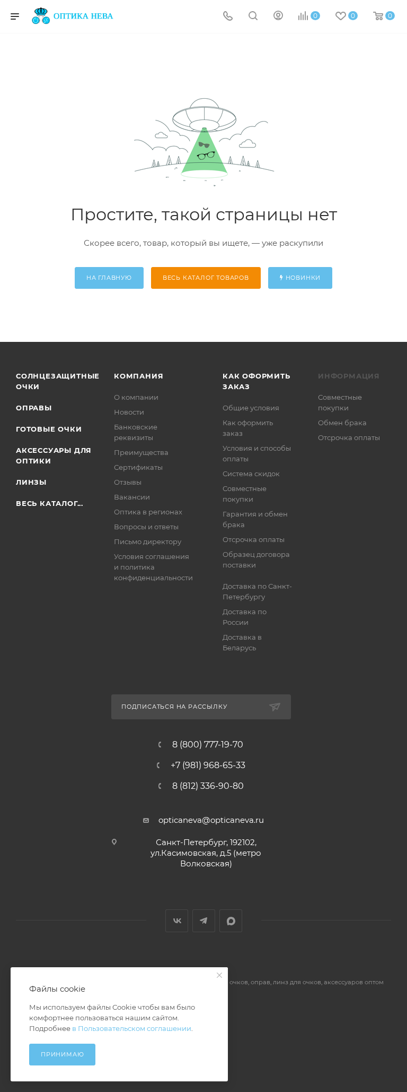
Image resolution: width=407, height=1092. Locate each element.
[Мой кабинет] (278, 17)
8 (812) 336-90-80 (208, 786)
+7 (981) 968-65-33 (208, 765)
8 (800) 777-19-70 (207, 745)
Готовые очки (49, 429)
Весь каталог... (49, 503)
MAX (230, 920)
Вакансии (132, 497)
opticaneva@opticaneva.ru (211, 820)
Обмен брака (342, 422)
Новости (129, 412)
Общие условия (251, 407)
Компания (138, 376)
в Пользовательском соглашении (131, 1028)
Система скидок (251, 473)
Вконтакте (176, 920)
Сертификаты (138, 467)
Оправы (34, 407)
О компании (136, 397)
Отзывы (127, 482)
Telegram (203, 920)
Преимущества (141, 452)
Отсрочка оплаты (254, 539)
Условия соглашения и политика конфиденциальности (153, 567)
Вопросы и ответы (146, 526)
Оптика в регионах (148, 512)
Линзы (31, 482)
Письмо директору (147, 541)
